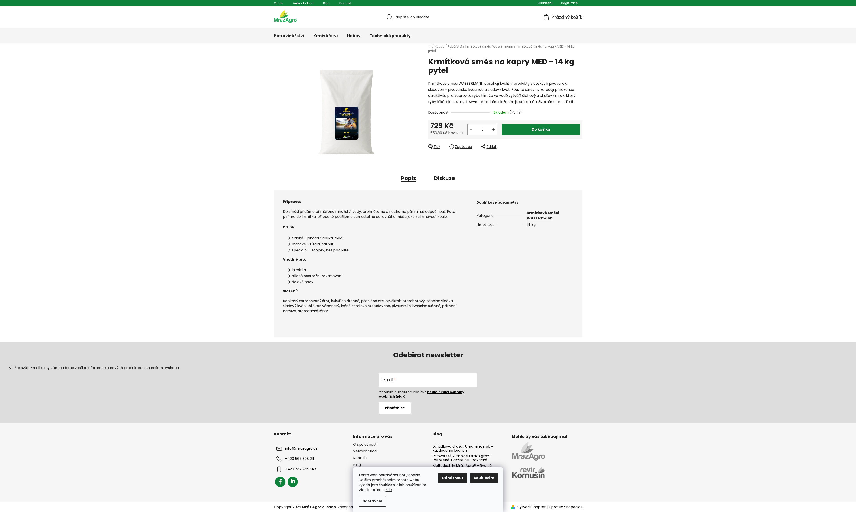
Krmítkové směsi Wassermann (543, 215)
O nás (278, 3)
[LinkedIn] (293, 482)
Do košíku (541, 129)
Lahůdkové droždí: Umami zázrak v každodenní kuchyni (463, 448)
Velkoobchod (303, 3)
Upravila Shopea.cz (565, 507)
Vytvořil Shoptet (531, 507)
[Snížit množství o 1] (471, 129)
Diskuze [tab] (444, 178)
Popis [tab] (408, 178)
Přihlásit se (395, 408)
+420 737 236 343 (300, 469)
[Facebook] (280, 482)
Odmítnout (452, 477)
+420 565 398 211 (299, 458)
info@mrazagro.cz (301, 448)
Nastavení (372, 501)
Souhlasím (484, 477)
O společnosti (365, 444)
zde (389, 489)
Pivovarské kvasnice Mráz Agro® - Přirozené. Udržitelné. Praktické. (462, 458)
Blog (326, 3)
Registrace (569, 3)
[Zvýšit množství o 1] (493, 129)
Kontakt (345, 3)
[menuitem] (289, 35)
